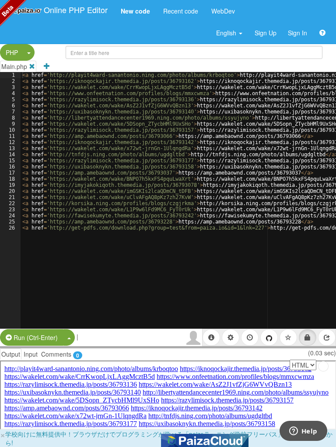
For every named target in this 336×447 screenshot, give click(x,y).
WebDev (223, 11)
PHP (12, 52)
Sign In (297, 32)
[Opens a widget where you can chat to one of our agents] (303, 432)
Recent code (180, 11)
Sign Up (265, 32)
